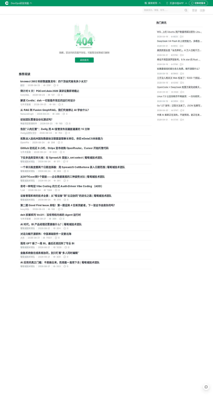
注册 (202, 10)
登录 (194, 10)
